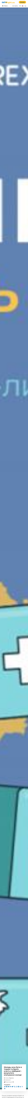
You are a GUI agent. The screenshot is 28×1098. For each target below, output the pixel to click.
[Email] (9, 1087)
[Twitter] (12, 1087)
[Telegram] (5, 1087)
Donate (22, 2)
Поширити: (7, 1084)
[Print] (5, 1088)
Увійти (16, 5)
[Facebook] (7, 1087)
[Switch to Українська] (20, 6)
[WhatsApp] (16, 1087)
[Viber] (14, 1087)
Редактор (10, 1078)
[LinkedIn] (20, 1087)
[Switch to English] (22, 6)
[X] (22, 1087)
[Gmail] (11, 1087)
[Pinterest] (18, 1087)
